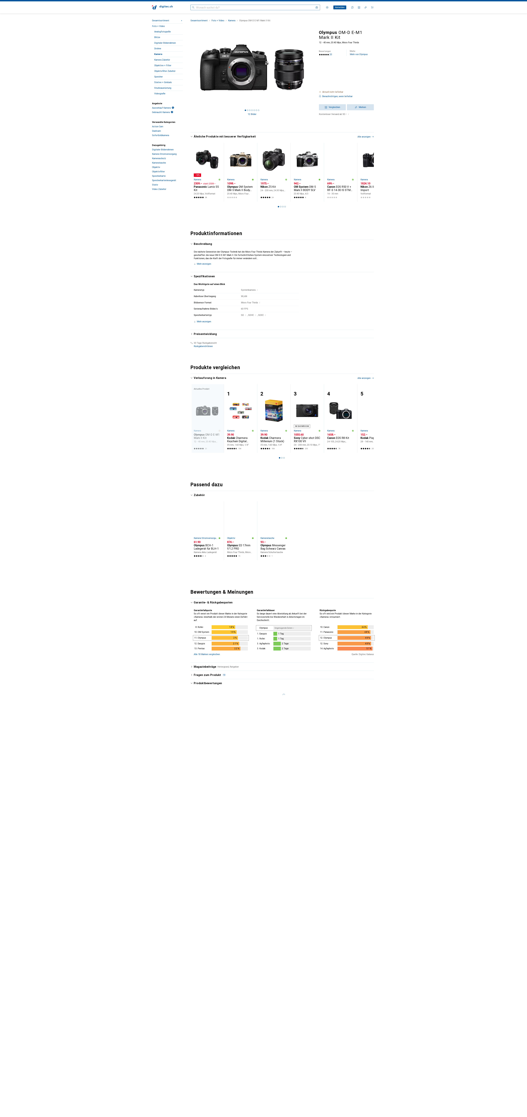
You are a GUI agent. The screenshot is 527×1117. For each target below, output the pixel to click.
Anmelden (340, 7)
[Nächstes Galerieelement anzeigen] (314, 67)
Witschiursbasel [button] (209, 1094)
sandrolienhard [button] (208, 745)
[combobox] (215, 736)
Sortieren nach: (201, 736)
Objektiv (156, 167)
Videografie (159, 93)
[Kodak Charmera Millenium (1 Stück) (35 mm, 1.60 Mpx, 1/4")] (274, 418)
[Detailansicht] (221, 638)
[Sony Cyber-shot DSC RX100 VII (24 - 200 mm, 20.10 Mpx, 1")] (307, 418)
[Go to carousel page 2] (280, 206)
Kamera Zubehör (162, 60)
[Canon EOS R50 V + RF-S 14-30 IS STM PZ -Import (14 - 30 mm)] (340, 172)
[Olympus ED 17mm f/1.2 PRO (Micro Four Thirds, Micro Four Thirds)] (240, 530)
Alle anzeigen (364, 136)
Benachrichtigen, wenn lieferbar (337, 96)
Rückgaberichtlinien (203, 346)
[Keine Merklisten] (365, 7)
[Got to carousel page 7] (258, 110)
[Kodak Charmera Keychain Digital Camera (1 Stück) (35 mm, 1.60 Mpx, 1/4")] (240, 418)
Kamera (158, 54)
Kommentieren (204, 797)
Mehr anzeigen (204, 264)
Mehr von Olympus (359, 53)
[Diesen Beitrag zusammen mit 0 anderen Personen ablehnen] (372, 746)
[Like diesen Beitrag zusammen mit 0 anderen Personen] (360, 746)
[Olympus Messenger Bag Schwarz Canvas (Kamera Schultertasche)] (274, 530)
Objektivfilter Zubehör (165, 71)
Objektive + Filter (162, 65)
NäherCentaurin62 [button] (210, 855)
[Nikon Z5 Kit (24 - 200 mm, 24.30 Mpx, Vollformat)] (274, 172)
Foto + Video (158, 26)
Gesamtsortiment (160, 20)
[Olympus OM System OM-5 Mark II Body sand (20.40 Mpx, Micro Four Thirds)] (240, 172)
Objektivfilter (158, 171)
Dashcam (156, 131)
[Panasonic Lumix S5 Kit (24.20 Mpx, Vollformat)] (207, 172)
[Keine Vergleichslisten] (359, 7)
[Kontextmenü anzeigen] (354, 746)
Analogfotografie (162, 31)
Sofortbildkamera (160, 135)
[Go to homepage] (162, 7)
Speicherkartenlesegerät (164, 180)
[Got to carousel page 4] (252, 110)
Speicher (158, 76)
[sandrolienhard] (216, 746)
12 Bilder (252, 114)
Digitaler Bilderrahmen (165, 43)
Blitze (157, 37)
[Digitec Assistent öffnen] (352, 7)
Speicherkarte (159, 176)
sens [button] (203, 918)
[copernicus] (216, 811)
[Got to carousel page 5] (254, 110)
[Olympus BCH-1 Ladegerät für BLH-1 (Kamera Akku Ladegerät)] (207, 530)
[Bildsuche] (316, 7)
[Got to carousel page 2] (247, 110)
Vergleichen (334, 107)
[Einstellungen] (327, 7)
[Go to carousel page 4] (285, 206)
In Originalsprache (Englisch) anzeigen (215, 976)
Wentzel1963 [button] (208, 995)
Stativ (155, 184)
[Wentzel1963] (216, 997)
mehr (220, 767)
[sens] (216, 920)
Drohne (157, 48)
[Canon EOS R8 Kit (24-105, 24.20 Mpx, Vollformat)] (340, 418)
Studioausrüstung (162, 88)
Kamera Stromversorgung (164, 154)
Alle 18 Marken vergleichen (207, 654)
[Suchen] (193, 7)
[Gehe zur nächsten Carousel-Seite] (369, 172)
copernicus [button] (206, 810)
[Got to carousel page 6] (256, 110)
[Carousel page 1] (245, 110)
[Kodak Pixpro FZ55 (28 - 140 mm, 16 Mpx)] (374, 418)
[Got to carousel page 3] (249, 110)
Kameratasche (159, 162)
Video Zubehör (159, 189)
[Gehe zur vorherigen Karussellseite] (195, 172)
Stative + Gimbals (163, 82)
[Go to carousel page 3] (283, 206)
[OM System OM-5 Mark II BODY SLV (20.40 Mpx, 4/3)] (307, 172)
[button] (346, 92)
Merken (362, 107)
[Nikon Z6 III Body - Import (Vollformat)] (374, 172)
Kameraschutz (159, 158)
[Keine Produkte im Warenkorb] (372, 7)
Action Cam (157, 126)
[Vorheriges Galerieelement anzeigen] (190, 67)
